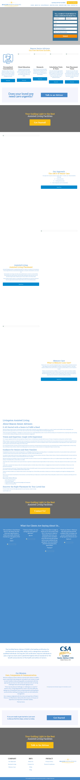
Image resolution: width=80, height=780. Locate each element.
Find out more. (21, 702)
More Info (8, 80)
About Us (30, 761)
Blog (30, 769)
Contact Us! (40, 511)
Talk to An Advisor (40, 745)
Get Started (59, 717)
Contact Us (31, 764)
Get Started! (40, 122)
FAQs (30, 767)
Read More (59, 187)
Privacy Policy (49, 761)
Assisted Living (12, 764)
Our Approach (12, 761)
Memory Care (12, 767)
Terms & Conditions (49, 764)
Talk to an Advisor (72, 2)
